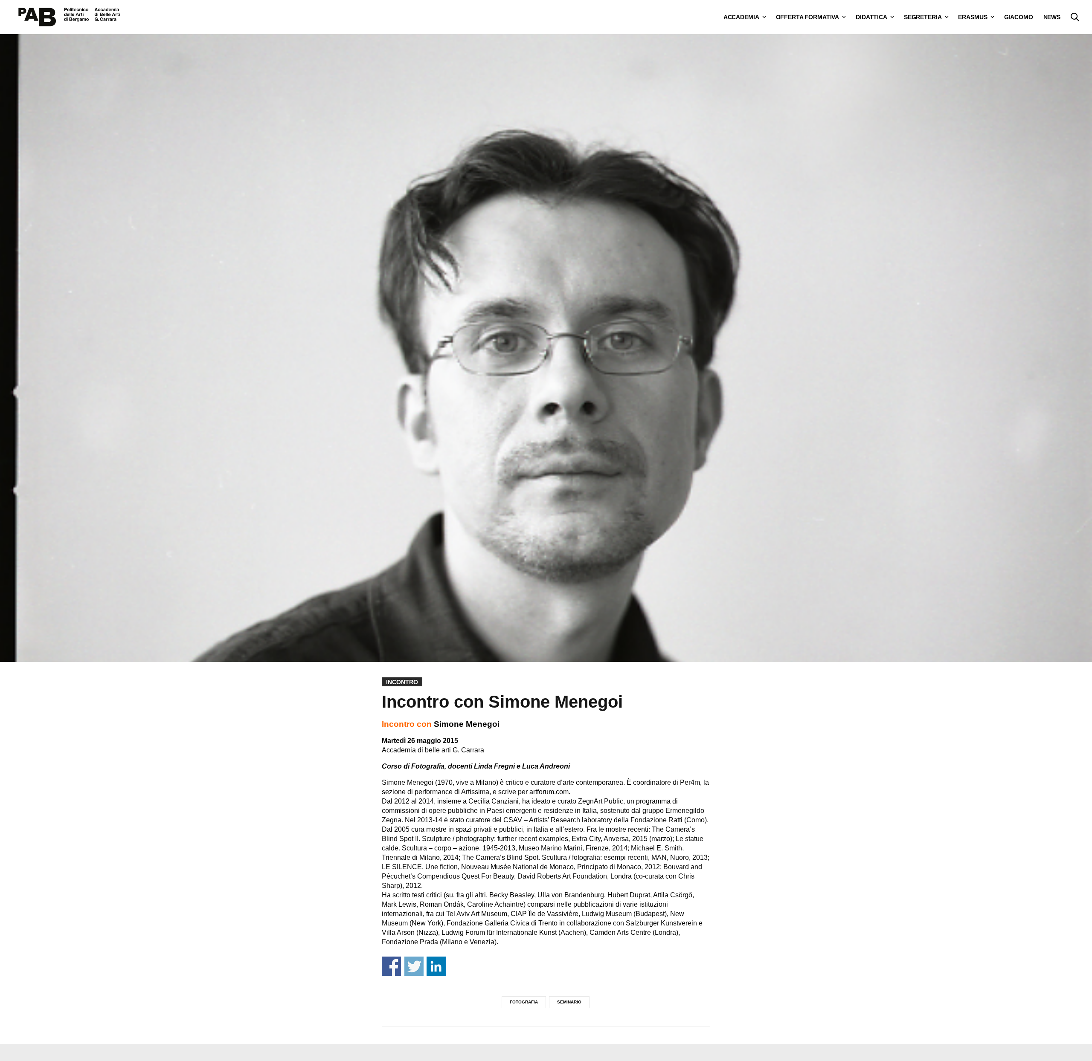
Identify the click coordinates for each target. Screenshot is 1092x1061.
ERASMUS (972, 17)
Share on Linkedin (436, 966)
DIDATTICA (871, 17)
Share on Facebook (391, 966)
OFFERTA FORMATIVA (807, 17)
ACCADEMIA (741, 17)
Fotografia (524, 1002)
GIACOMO (1018, 17)
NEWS (1051, 17)
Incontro (402, 682)
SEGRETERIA (923, 17)
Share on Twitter (414, 966)
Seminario (569, 1002)
